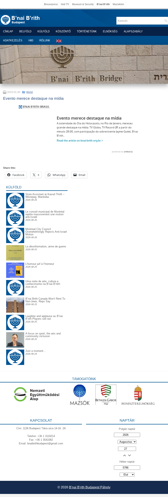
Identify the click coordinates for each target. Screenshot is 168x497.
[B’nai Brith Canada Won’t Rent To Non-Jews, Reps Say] (15, 311)
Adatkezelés (12, 40)
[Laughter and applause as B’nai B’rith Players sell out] (15, 314)
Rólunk (44, 40)
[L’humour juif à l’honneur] (15, 277)
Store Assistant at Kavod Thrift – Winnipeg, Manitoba (44, 195)
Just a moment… (35, 350)
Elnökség (110, 31)
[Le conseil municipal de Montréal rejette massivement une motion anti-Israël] (15, 213)
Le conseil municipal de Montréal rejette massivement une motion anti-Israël (44, 214)
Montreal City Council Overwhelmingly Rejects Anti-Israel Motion (46, 232)
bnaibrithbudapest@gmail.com (45, 443)
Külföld (43, 31)
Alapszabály (133, 31)
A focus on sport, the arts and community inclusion (43, 335)
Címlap (8, 31)
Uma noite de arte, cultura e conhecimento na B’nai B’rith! (42, 282)
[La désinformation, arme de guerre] (15, 259)
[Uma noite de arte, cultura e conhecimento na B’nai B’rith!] (15, 283)
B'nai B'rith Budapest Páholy (89, 487)
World (29, 92)
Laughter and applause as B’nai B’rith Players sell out (44, 317)
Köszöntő (63, 31)
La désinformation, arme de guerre (45, 246)
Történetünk (87, 31)
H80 (30, 40)
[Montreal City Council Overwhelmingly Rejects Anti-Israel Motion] (15, 230)
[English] (59, 41)
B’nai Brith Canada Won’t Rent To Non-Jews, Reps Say (45, 300)
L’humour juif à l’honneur (39, 263)
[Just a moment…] (15, 364)
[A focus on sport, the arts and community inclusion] (15, 346)
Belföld (25, 31)
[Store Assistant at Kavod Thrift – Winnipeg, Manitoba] (15, 192)
